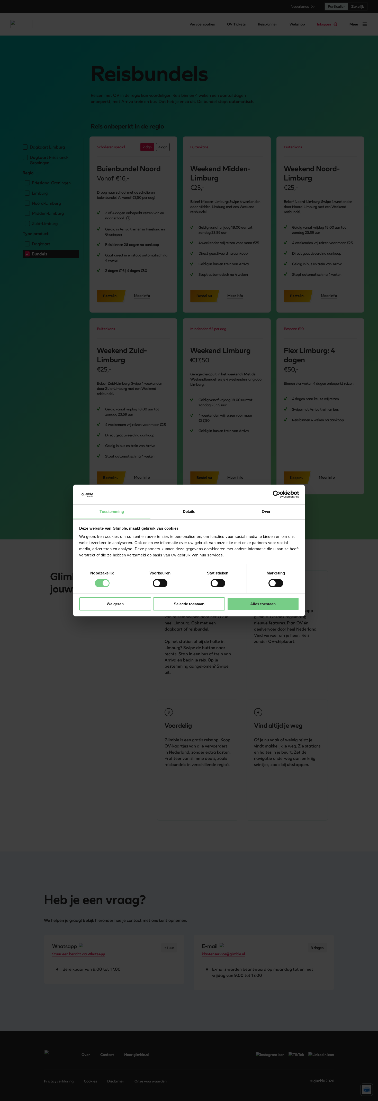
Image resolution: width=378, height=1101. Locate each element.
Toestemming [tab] (112, 511)
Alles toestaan (263, 604)
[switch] (160, 583)
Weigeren (115, 604)
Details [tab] (189, 511)
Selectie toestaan (189, 604)
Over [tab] (266, 511)
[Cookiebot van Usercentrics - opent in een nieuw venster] (276, 494)
